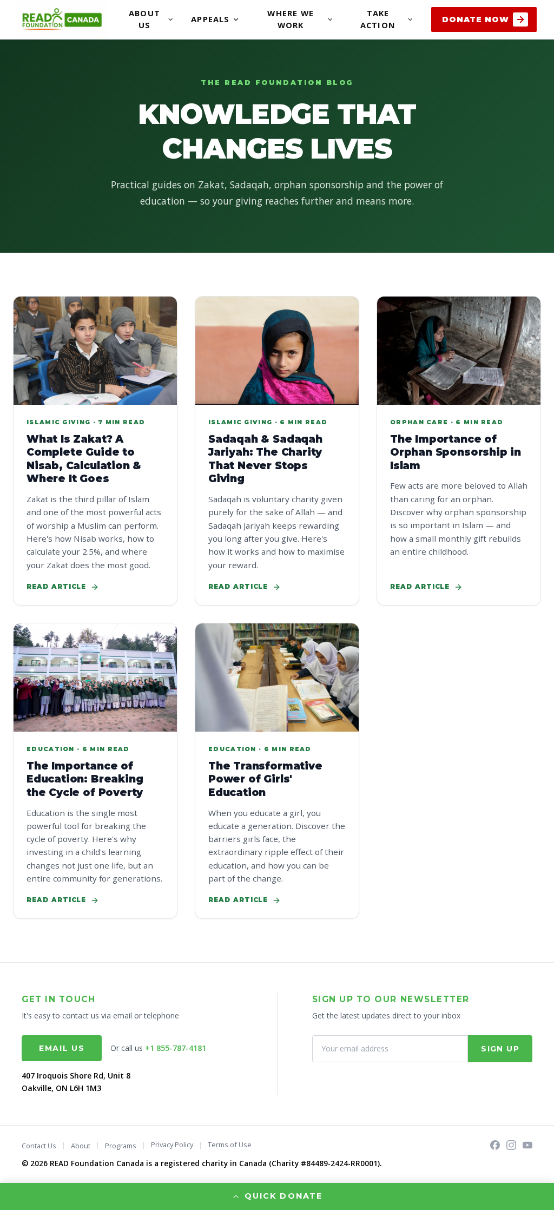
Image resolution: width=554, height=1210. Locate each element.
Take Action (377, 19)
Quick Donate (283, 1196)
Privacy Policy (172, 1144)
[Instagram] (511, 1145)
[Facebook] (495, 1145)
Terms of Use (230, 1144)
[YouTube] (527, 1145)
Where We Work (290, 19)
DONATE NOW (475, 19)
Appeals (210, 19)
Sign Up (500, 1049)
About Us (144, 19)
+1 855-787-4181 (175, 1048)
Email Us (61, 1048)
